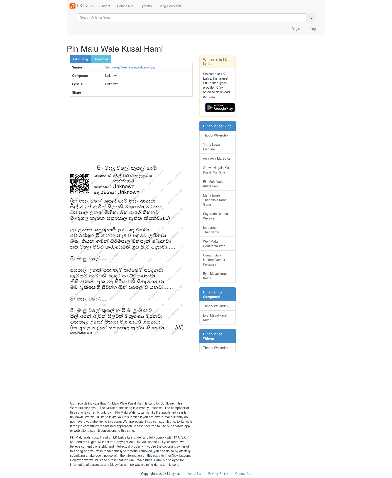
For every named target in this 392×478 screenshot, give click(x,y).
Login (314, 28)
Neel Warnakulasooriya (137, 67)
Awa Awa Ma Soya (216, 158)
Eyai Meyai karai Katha (215, 275)
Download (101, 59)
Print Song (80, 59)
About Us (194, 473)
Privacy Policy (218, 473)
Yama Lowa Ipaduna (211, 146)
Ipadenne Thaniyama (211, 229)
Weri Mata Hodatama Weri (214, 243)
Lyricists (146, 6)
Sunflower (112, 67)
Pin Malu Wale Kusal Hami (213, 183)
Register (298, 28)
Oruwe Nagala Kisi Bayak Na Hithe (216, 169)
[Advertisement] (131, 133)
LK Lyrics (85, 5)
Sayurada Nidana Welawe (215, 215)
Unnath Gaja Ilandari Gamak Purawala (214, 259)
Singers (104, 6)
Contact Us (243, 473)
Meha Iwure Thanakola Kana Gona (215, 200)
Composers (125, 6)
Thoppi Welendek (215, 135)
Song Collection (170, 6)
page (156, 455)
